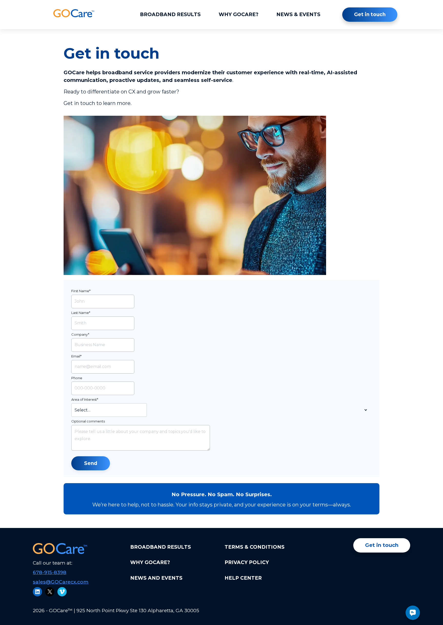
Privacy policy (247, 562)
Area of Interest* (84, 399)
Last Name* (80, 313)
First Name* (80, 291)
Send (90, 463)
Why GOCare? (238, 14)
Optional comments (88, 421)
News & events (298, 14)
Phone (76, 378)
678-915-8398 (49, 572)
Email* (76, 356)
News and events (156, 578)
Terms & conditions (255, 547)
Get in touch (370, 14)
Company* (80, 334)
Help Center (243, 578)
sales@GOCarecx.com (60, 582)
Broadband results (170, 14)
